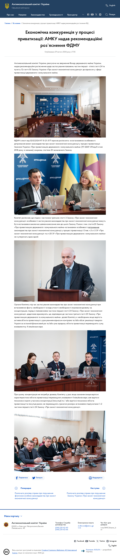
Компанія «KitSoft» (93, 550)
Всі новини (16, 23)
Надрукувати (97, 478)
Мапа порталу (11, 516)
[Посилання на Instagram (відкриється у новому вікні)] (100, 14)
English (112, 5)
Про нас (10, 15)
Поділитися (23, 478)
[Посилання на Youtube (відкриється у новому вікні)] (92, 14)
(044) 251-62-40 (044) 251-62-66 (61, 529)
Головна (7, 23)
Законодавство (38, 15)
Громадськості (56, 15)
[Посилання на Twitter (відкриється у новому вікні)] (96, 14)
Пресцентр (72, 15)
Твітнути (39, 478)
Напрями (22, 15)
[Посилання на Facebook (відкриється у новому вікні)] (88, 14)
